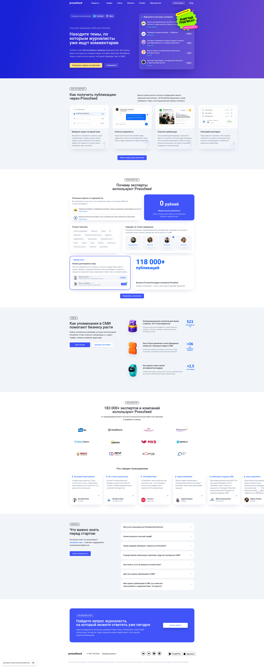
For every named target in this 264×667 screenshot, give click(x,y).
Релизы (142, 3)
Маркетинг (77, 235)
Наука (76, 243)
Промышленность (106, 239)
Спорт (92, 243)
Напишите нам (76, 542)
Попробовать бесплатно (132, 296)
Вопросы (130, 3)
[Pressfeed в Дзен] (159, 653)
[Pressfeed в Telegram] (149, 653)
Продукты (95, 3)
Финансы (94, 231)
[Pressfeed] (76, 3)
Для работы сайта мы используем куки (16, 663)
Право (103, 231)
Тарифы (109, 3)
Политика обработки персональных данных (101, 662)
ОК (33, 663)
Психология (111, 243)
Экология (93, 247)
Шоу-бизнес (104, 247)
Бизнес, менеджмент (81, 231)
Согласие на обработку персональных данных (129, 662)
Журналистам (155, 3)
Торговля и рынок (80, 247)
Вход (191, 3)
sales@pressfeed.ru (109, 654)
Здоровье (108, 235)
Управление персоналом (93, 235)
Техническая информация (180, 662)
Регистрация (178, 3)
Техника (100, 243)
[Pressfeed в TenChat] (154, 653)
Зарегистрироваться (80, 554)
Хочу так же (80, 345)
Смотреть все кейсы (102, 345)
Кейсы (119, 3)
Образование (92, 239)
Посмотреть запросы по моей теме (86, 65)
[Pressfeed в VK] (143, 653)
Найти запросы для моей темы (132, 158)
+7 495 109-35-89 (93, 654)
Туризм (84, 243)
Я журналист (111, 65)
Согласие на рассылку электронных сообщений (158, 662)
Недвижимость (79, 239)
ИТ (110, 231)
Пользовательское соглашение (77, 662)
